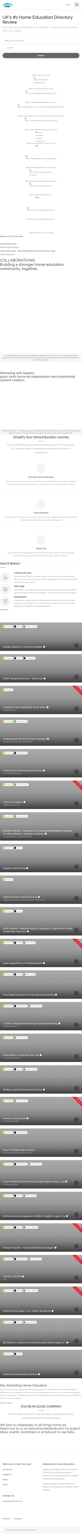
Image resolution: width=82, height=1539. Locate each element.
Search (41, 55)
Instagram (18, 1519)
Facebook (6, 1519)
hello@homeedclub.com (12, 1501)
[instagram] (71, 1530)
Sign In (68, 5)
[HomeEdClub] (8, 5)
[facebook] (68, 1530)
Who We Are (7, 1470)
